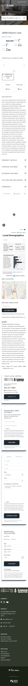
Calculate (11, 563)
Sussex (15, 366)
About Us (4, 651)
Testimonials (5, 655)
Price (5, 543)
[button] (24, 18)
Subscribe (11, 442)
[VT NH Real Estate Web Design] (14, 681)
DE (11, 366)
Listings (8, 366)
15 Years (14, 539)
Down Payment (7, 549)
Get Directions (9, 310)
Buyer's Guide (6, 637)
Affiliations (5, 653)
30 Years (7, 539)
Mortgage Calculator (9, 641)
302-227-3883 (9, 388)
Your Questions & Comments (11, 483)
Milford (20, 366)
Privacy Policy (21, 436)
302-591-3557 (23, 1)
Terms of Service (13, 521)
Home (3, 366)
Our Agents (6, 400)
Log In (5, 626)
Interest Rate (7, 555)
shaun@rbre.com (7, 619)
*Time (5, 478)
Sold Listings (5, 660)
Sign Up (12, 626)
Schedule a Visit (19, 456)
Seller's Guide (6, 639)
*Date (5, 472)
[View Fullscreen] (4, 288)
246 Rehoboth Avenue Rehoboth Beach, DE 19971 (8, 613)
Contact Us (12, 396)
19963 (24, 366)
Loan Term (6, 536)
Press (3, 658)
